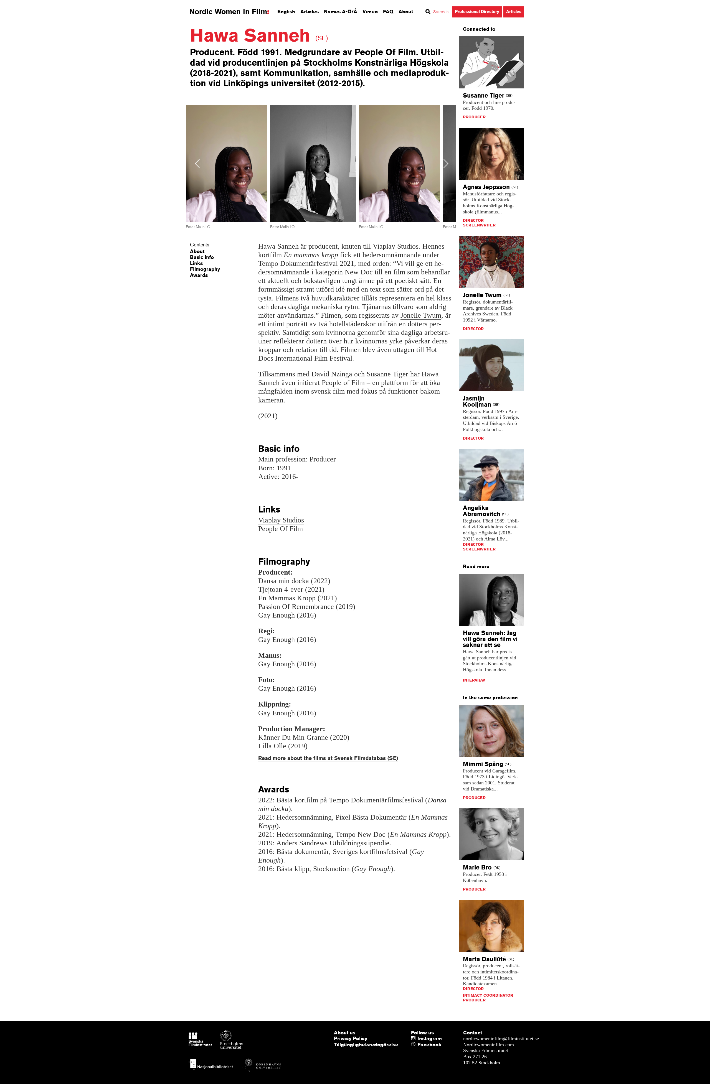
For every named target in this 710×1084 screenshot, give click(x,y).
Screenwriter (479, 225)
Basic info (202, 257)
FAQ (388, 11)
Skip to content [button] (19, 5)
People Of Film (280, 529)
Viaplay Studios (281, 520)
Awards (199, 275)
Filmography (205, 269)
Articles (309, 11)
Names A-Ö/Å (340, 11)
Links (196, 263)
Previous (197, 163)
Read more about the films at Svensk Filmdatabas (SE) (328, 758)
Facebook (418, 1044)
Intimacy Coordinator (488, 995)
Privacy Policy (350, 1038)
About (406, 11)
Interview (474, 680)
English (286, 11)
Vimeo (370, 11)
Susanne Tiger (387, 374)
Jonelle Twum (420, 315)
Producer (474, 116)
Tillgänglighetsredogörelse (366, 1044)
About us (344, 1032)
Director (473, 220)
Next (446, 163)
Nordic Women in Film (228, 11)
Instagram (429, 1038)
